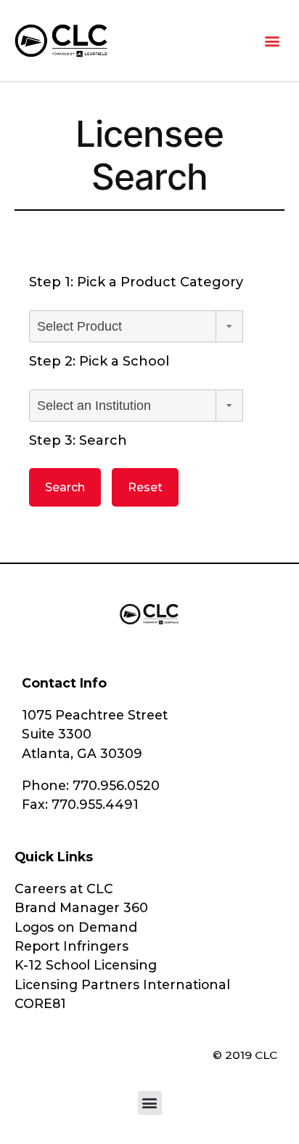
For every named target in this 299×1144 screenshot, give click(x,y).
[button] (272, 40)
